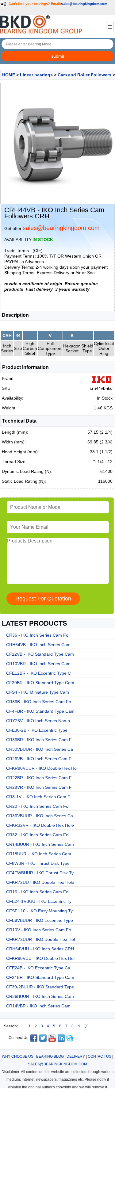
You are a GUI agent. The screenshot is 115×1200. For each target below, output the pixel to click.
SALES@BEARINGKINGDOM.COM (57, 1064)
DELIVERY (76, 1056)
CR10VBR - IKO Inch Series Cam (38, 663)
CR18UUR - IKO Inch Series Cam (38, 853)
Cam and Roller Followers (84, 74)
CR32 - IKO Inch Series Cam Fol (37, 834)
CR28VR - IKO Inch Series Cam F (39, 787)
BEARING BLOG (50, 1056)
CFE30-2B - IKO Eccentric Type (36, 730)
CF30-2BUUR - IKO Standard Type (40, 986)
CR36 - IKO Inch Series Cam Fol (37, 635)
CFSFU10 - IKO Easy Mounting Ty (39, 910)
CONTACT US (99, 1056)
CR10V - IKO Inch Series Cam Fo (38, 929)
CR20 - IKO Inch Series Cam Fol (37, 806)
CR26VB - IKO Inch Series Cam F (38, 758)
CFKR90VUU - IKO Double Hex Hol (40, 958)
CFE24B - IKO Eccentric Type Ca (38, 967)
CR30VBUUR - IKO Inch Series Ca (39, 749)
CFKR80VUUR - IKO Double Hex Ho (41, 768)
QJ (86, 1026)
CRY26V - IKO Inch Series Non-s (38, 720)
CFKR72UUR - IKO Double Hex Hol (40, 939)
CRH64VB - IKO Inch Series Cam (38, 644)
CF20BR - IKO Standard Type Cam (40, 682)
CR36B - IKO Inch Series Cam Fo (38, 701)
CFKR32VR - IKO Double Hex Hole (40, 825)
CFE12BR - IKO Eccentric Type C (38, 673)
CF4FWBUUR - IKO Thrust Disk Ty (40, 872)
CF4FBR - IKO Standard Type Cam (40, 711)
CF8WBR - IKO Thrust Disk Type (38, 863)
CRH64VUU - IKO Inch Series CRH (40, 948)
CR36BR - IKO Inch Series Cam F (39, 739)
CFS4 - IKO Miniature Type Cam (37, 692)
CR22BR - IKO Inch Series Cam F (39, 777)
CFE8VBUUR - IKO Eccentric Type (39, 920)
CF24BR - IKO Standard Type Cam (40, 977)
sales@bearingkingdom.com (84, 4)
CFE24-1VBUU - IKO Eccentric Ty (38, 901)
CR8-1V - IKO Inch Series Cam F (38, 796)
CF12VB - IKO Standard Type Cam (40, 654)
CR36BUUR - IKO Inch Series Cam (40, 996)
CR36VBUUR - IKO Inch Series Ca (39, 815)
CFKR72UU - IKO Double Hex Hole (40, 882)
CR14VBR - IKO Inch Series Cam (38, 1005)
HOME (8, 74)
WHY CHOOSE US (17, 1056)
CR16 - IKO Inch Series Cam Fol (37, 891)
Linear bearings (36, 74)
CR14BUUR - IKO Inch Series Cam (40, 844)
